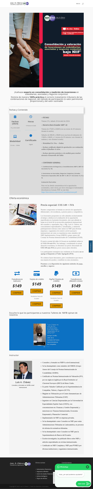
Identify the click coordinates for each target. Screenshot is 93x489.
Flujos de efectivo (42, 478)
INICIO (78, 3)
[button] (87, 466)
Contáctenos (91, 246)
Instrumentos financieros (44, 469)
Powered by (54, 478)
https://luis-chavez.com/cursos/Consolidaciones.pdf (59, 192)
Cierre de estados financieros (45, 474)
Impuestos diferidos (42, 471)
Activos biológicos (42, 476)
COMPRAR (17, 293)
